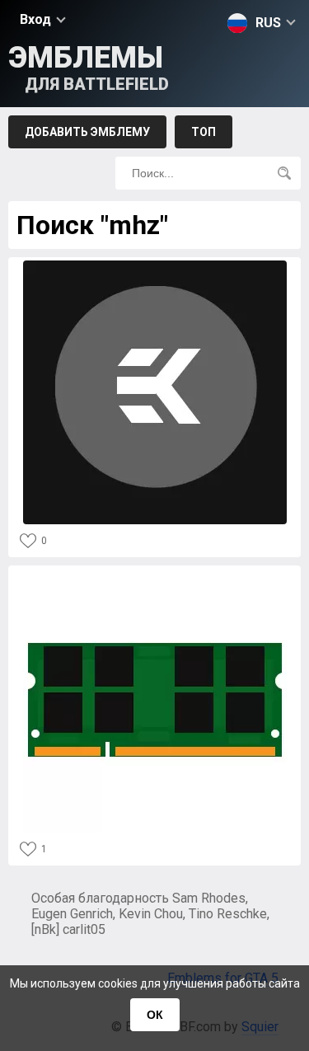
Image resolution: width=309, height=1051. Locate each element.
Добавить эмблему (87, 131)
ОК (155, 1014)
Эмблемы (88, 67)
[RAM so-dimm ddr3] (155, 573)
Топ (203, 131)
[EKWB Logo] (155, 265)
